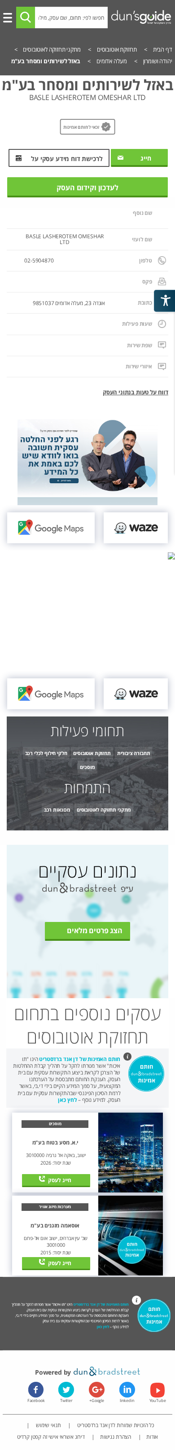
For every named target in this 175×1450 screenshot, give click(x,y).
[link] (136, 528)
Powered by (54, 1372)
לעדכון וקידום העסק (87, 187)
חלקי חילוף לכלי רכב (46, 753)
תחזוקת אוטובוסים (91, 753)
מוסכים (87, 767)
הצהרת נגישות (115, 1436)
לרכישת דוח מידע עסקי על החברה (66, 160)
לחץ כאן (67, 1099)
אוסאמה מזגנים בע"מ (55, 1225)
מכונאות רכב (57, 809)
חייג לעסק (59, 1180)
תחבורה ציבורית (133, 753)
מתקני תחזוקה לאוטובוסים (104, 809)
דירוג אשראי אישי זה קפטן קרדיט (51, 1436)
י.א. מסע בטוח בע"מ (55, 1142)
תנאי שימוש (48, 1424)
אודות (152, 1436)
